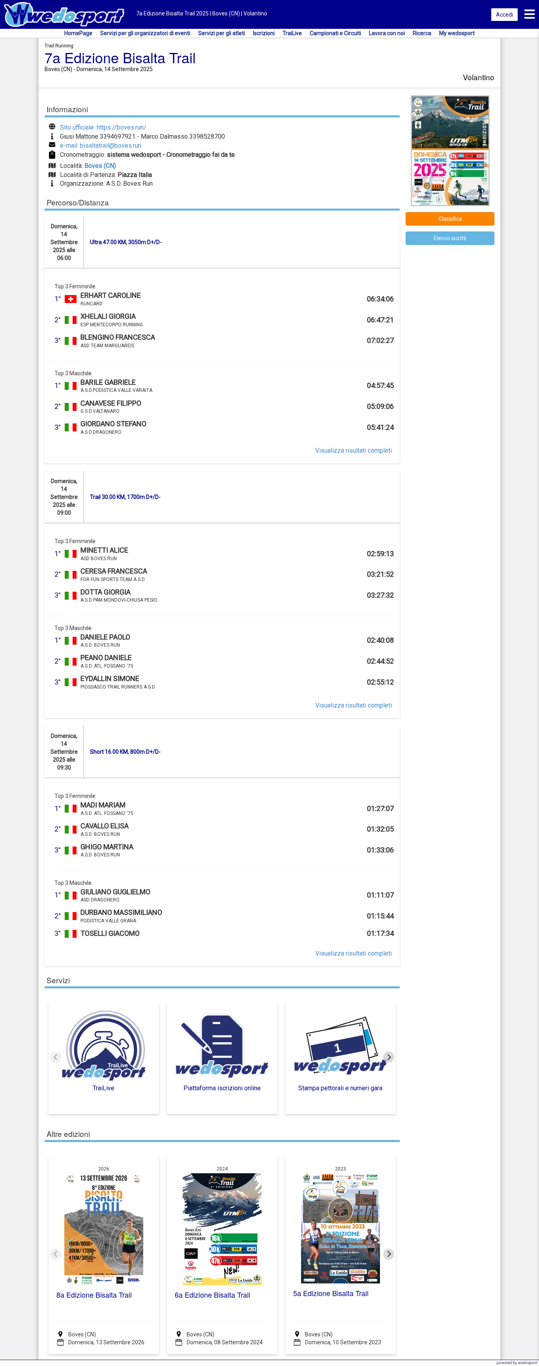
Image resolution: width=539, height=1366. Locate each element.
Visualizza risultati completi (353, 450)
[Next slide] (388, 1057)
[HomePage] (64, 14)
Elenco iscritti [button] (450, 238)
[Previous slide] (55, 1057)
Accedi (504, 14)
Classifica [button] (450, 219)
